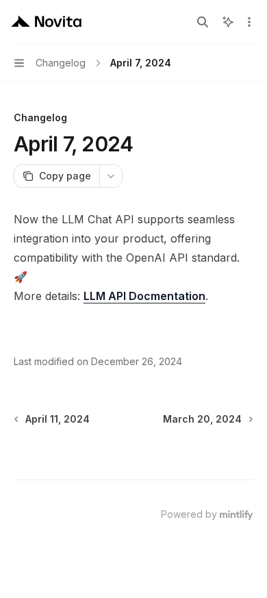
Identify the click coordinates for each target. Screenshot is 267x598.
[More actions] (249, 22)
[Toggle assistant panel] (228, 22)
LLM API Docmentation (144, 296)
